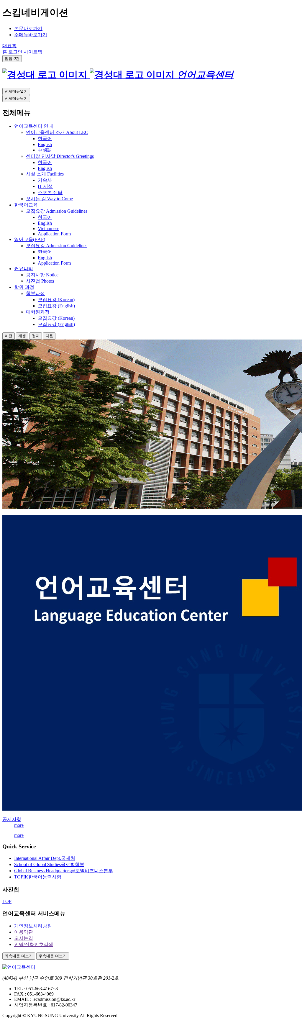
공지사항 (11, 819)
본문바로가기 (28, 28)
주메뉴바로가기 (30, 34)
